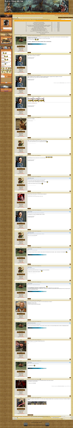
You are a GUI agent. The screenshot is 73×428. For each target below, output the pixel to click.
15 (40, 300)
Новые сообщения (57, 15)
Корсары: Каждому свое (16, 13)
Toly (20, 139)
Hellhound (21, 192)
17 (40, 339)
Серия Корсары (37, 13)
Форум (10, 13)
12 (40, 247)
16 (40, 321)
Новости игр (66, 13)
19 (40, 379)
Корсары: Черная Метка (26, 13)
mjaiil (21, 339)
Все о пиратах (60, 13)
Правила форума (66, 15)
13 (40, 265)
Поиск (70, 15)
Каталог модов (47, 13)
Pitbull (21, 117)
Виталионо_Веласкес (21, 379)
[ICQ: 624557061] (32, 414)
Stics (21, 397)
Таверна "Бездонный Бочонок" (26, 19)
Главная (6, 13)
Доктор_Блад (21, 54)
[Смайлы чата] (6, 73)
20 (40, 397)
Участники (62, 15)
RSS (72, 15)
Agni (18, 18)
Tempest (32, 13)
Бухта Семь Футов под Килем (18, 19)
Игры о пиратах (54, 13)
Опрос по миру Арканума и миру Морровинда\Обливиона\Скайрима (39, 19)
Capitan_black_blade (21, 300)
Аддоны (42, 13)
